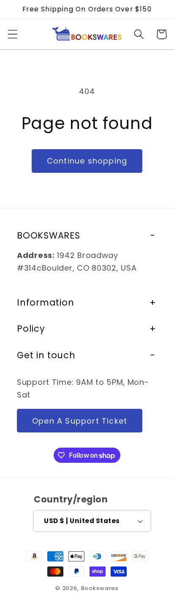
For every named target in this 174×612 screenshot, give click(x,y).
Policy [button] (31, 328)
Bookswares (100, 588)
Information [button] (45, 302)
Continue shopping (87, 161)
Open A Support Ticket (79, 421)
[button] (13, 34)
